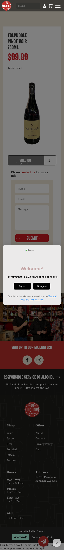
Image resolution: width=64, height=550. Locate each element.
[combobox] (28, 6)
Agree (22, 286)
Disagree (42, 286)
